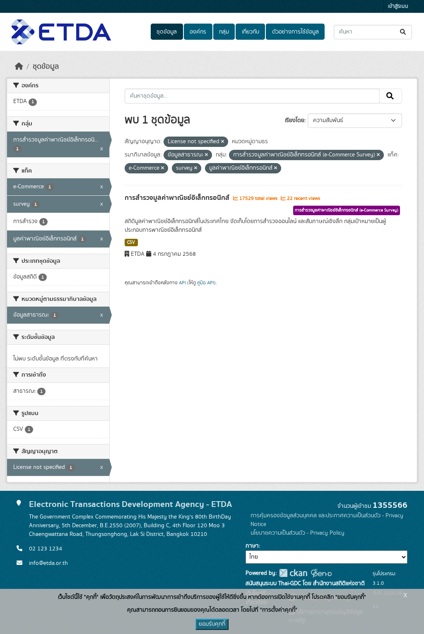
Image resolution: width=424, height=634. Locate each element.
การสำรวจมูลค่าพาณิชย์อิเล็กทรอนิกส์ (178, 197)
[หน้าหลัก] (19, 66)
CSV (131, 242)
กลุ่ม (224, 32)
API (182, 282)
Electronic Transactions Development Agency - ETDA (130, 504)
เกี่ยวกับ (250, 32)
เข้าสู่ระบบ (398, 6)
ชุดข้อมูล (167, 32)
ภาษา (252, 546)
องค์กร (198, 32)
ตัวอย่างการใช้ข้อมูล (295, 32)
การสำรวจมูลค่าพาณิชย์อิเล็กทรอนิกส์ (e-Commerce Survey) (346, 210)
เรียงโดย (294, 120)
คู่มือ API (205, 282)
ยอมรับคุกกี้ (212, 624)
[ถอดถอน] (222, 142)
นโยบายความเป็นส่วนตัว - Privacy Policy (297, 533)
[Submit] (403, 32)
